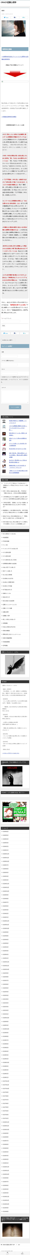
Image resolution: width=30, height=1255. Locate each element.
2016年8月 (5, 1137)
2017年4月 (5, 1110)
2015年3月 (5, 1192)
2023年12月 (6, 921)
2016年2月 (5, 1159)
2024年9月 (5, 895)
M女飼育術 (5, 537)
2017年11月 (6, 1084)
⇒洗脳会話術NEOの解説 (9, 116)
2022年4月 (5, 991)
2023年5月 (5, 943)
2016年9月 (5, 1133)
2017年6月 (5, 1103)
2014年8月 (5, 1211)
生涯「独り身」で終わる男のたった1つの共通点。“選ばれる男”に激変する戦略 (18, 455)
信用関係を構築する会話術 (9, 563)
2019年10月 (6, 1029)
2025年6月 (5, 868)
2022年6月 (5, 984)
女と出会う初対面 (7, 574)
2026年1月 (5, 850)
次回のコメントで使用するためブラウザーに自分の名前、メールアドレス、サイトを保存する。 (14, 379)
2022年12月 (6, 962)
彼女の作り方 (6, 597)
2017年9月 (5, 1092)
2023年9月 (5, 932)
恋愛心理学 (6, 612)
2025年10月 (6, 861)
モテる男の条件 (7, 556)
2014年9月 (5, 1207)
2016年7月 (5, 1140)
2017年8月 (5, 1096)
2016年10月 (6, 1129)
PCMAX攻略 (6, 541)
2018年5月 (5, 1066)
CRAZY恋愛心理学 (8, 2)
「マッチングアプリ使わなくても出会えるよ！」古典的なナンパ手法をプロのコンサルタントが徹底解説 (15, 485)
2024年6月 (5, 906)
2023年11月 (6, 924)
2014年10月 (6, 1204)
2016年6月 (5, 1144)
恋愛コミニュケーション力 (9, 604)
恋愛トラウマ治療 (7, 608)
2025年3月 (5, 880)
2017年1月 (5, 1118)
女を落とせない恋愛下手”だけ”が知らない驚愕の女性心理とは (8, 340)
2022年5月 (5, 988)
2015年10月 (6, 1174)
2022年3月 (5, 995)
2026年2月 (5, 846)
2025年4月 (5, 876)
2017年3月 (5, 1114)
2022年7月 (5, 980)
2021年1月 (5, 1014)
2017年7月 (5, 1099)
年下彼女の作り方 (7, 589)
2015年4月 (5, 1189)
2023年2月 (5, 954)
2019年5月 (5, 1047)
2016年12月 (6, 1122)
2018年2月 (5, 1073)
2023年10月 (6, 928)
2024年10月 (6, 891)
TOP (9, 1244)
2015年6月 (5, 1185)
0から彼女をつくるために (9, 533)
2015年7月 (5, 1181)
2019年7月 (5, 1040)
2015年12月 (6, 1166)
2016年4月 (5, 1152)
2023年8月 (5, 935)
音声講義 (5, 645)
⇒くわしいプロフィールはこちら (10, 753)
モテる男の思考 (7, 552)
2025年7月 (5, 865)
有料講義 (5, 623)
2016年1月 (5, 1163)
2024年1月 (5, 917)
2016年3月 (5, 1155)
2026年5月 (5, 835)
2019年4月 (5, 1051)
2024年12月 (6, 883)
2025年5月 (5, 872)
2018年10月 (6, 1062)
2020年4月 (5, 1025)
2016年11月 (6, 1125)
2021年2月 (5, 1010)
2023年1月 (5, 958)
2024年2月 (5, 913)
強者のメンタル (7, 593)
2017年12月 (6, 1081)
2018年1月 (5, 1077)
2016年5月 (5, 1148)
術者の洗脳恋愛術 (7, 638)
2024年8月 (5, 898)
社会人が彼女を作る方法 (9, 627)
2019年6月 (5, 1044)
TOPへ (22, 1253)
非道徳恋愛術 (6, 641)
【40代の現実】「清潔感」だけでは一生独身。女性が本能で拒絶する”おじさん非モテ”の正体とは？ (15, 504)
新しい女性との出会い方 (9, 619)
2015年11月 (6, 1170)
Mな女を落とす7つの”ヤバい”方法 (17, 448)
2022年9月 (5, 973)
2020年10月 (6, 1017)
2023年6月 (5, 939)
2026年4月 (5, 839)
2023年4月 (5, 947)
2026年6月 (5, 831)
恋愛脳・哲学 (6, 615)
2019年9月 (5, 1032)
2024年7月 (5, 902)
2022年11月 (6, 965)
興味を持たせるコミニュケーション (12, 634)
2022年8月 (5, 976)
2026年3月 (5, 842)
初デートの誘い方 (7, 571)
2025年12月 (6, 853)
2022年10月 (6, 969)
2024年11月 (6, 887)
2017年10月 (6, 1088)
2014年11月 (6, 1200)
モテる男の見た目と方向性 (9, 559)
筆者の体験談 (6, 630)
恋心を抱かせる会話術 (8, 600)
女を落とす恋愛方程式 (8, 582)
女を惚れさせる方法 (8, 578)
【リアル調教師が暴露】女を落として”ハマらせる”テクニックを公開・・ (18, 428)
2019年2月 (5, 1058)
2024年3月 (5, 909)
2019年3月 (5, 1055)
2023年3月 (5, 950)
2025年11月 (6, 857)
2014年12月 (6, 1196)
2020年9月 (5, 1021)
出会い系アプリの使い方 (9, 567)
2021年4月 (5, 1003)
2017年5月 (5, 1107)
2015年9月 (5, 1178)
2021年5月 (5, 999)
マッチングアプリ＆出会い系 (10, 548)
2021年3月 (5, 1006)
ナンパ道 (5, 545)
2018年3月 (5, 1070)
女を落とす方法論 (7, 586)
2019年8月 (5, 1036)
